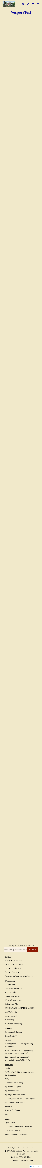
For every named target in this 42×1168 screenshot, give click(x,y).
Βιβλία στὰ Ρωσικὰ (12, 1090)
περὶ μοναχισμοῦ (11, 1016)
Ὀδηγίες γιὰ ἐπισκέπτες (13, 988)
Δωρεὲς (7, 1114)
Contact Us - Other (13, 972)
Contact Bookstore (13, 968)
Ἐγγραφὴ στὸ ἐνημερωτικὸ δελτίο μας (19, 976)
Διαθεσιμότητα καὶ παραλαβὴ (15, 1134)
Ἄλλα (7, 1079)
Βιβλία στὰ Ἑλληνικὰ (13, 1086)
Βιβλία (7, 1068)
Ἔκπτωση (8, 1106)
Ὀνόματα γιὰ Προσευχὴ (14, 964)
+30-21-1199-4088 (19, 1160)
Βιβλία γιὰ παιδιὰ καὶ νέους (15, 1094)
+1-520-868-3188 (19, 1157)
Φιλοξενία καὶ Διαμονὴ (13, 960)
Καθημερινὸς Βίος (11, 1004)
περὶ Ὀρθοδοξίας (11, 1012)
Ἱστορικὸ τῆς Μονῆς (12, 996)
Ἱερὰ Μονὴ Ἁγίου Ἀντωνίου (24, 1148)
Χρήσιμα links (10, 992)
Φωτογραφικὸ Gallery (13, 1032)
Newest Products (12, 1110)
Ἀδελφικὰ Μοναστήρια (13, 1000)
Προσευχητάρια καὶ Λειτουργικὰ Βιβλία (20, 1098)
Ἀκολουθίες (9, 1019)
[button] (36, 1166)
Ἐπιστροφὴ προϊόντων (13, 1130)
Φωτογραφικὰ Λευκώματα (14, 1102)
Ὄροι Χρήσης (10, 1122)
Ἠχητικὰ (8, 1040)
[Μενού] (38, 4)
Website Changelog (13, 1023)
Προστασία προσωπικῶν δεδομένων (18, 1126)
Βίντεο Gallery (11, 1036)
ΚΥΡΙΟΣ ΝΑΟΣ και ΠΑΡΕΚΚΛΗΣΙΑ (19, 1008)
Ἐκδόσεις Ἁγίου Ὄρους (14, 1082)
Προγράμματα (10, 984)
